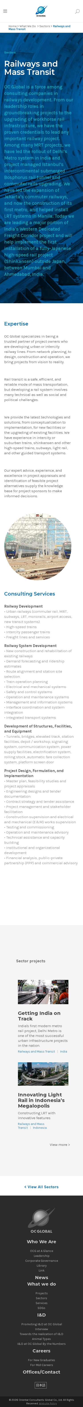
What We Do (27, 26)
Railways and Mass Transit (36, 1051)
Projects (41, 1293)
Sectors (44, 26)
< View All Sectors (41, 1186)
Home (12, 26)
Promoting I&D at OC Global (41, 1324)
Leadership (42, 1256)
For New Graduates (41, 1360)
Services (42, 1303)
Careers (41, 1351)
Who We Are (41, 1241)
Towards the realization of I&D (41, 1334)
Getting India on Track (39, 1016)
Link (41, 1270)
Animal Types (41, 1339)
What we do (41, 1284)
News (41, 1277)
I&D (41, 1315)
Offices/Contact (41, 1372)
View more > (60, 1144)
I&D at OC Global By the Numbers (41, 1344)
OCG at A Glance (41, 1251)
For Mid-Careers (41, 1365)
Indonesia (40, 1128)
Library (42, 1266)
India (63, 1051)
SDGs (41, 1308)
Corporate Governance (41, 1261)
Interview (41, 1329)
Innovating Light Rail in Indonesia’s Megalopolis (41, 1100)
